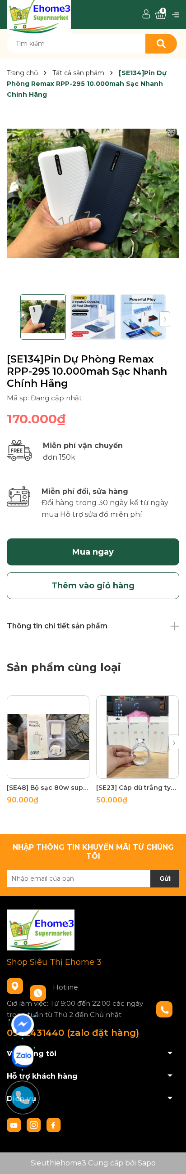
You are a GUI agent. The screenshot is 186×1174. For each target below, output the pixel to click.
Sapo (147, 1163)
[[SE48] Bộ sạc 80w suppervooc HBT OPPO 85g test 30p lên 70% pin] (48, 737)
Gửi (165, 878)
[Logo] (39, 14)
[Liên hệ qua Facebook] (22, 1024)
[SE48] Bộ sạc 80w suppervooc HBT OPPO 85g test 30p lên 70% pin (48, 788)
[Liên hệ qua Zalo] (22, 1056)
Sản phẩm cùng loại (64, 667)
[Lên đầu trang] (170, 1158)
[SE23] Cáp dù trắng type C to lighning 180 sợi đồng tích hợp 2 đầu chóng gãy (137, 788)
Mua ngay (93, 552)
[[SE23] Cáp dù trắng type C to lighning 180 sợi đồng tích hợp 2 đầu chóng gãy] (137, 737)
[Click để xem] (93, 193)
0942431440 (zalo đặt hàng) (73, 1032)
